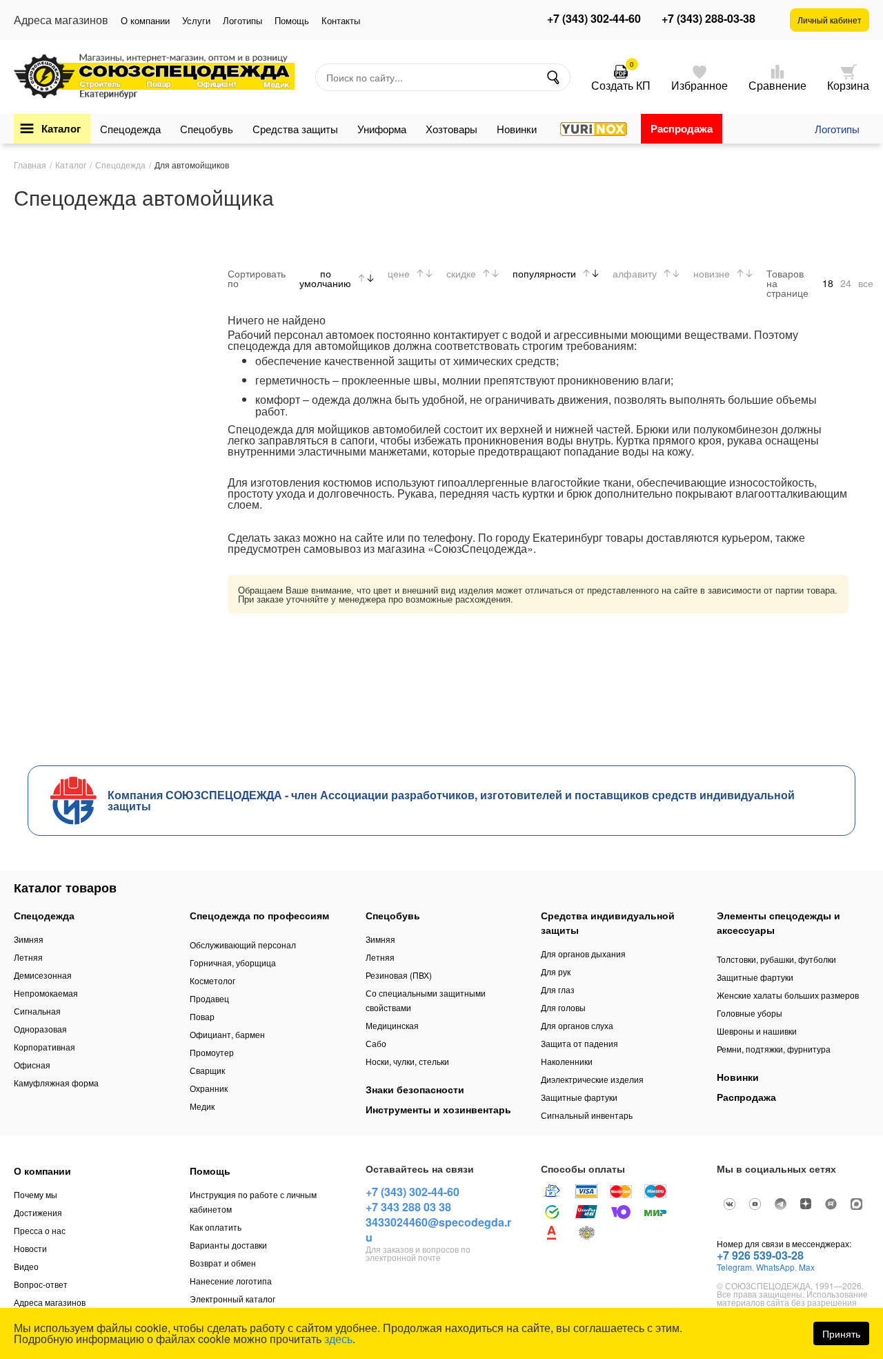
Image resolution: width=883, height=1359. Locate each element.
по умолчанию (325, 278)
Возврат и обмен (223, 1263)
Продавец (209, 998)
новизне (711, 273)
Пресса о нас (40, 1230)
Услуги (196, 20)
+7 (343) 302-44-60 (594, 18)
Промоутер (212, 1052)
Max (807, 1267)
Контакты (340, 20)
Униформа (381, 128)
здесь (338, 1339)
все (865, 283)
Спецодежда (130, 128)
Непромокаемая (46, 993)
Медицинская (392, 1025)
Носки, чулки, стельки (407, 1061)
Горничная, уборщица (233, 962)
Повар (202, 1016)
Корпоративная (44, 1047)
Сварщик (207, 1070)
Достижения (38, 1212)
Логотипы (242, 20)
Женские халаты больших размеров (788, 995)
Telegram (734, 1267)
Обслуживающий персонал (243, 944)
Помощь (292, 20)
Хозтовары (451, 128)
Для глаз (558, 989)
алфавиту (635, 273)
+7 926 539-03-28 (760, 1255)
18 (827, 283)
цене (399, 273)
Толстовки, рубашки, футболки (776, 959)
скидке (461, 273)
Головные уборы (749, 1013)
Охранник (209, 1088)
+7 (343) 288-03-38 (708, 18)
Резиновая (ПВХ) (399, 975)
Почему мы (35, 1194)
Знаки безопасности (415, 1089)
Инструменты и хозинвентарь (438, 1109)
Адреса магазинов (50, 1302)
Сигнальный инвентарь (587, 1115)
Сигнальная (37, 1011)
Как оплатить (215, 1227)
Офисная (32, 1064)
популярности (544, 273)
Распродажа (682, 128)
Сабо (376, 1043)
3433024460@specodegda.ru (438, 1229)
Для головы (563, 1007)
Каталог (61, 128)
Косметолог (212, 980)
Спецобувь (206, 128)
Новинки (517, 128)
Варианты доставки (228, 1245)
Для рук (556, 971)
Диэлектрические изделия (592, 1079)
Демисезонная (43, 975)
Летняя (28, 957)
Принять (841, 1333)
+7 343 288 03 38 (408, 1207)
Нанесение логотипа (231, 1281)
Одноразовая (40, 1029)
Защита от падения (579, 1043)
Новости (30, 1248)
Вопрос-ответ (41, 1284)
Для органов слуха (577, 1025)
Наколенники (567, 1061)
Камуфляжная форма (56, 1082)
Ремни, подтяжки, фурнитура (774, 1049)
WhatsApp (775, 1267)
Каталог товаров (65, 888)
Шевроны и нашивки (757, 1031)
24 (845, 283)
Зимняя (28, 939)
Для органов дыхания (583, 953)
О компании (145, 20)
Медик (202, 1106)
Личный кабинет (829, 20)
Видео (26, 1266)
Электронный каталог (232, 1298)
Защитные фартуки (579, 1097)
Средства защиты (295, 128)
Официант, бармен (227, 1034)
